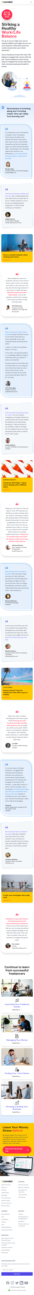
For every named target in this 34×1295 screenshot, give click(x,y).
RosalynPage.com (10, 172)
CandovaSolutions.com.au (13, 223)
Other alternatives (6, 1230)
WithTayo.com (9, 863)
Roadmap (4, 1195)
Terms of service (6, 1203)
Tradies (20, 1214)
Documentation (6, 1198)
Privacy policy (5, 1206)
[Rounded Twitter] (17, 1283)
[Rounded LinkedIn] (22, 1283)
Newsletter (4, 1253)
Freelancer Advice (6, 1247)
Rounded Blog (5, 1250)
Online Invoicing (23, 1185)
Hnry (2, 1224)
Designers (21, 1221)
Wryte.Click (15, 311)
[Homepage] (8, 1181)
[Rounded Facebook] (8, 1283)
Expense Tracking (23, 1187)
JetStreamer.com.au (11, 391)
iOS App (3, 1190)
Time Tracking (22, 1194)
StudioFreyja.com (17, 551)
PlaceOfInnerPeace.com (19, 948)
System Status (5, 1200)
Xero (2, 1217)
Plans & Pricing (5, 1185)
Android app (5, 1192)
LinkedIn (7, 449)
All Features (22, 1197)
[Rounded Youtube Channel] (26, 1283)
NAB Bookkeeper (6, 1227)
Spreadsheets (5, 1214)
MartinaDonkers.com (11, 656)
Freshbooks (4, 1219)
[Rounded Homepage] (6, 2)
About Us (4, 1187)
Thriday (3, 1222)
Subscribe (17, 1274)
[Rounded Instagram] (12, 1283)
